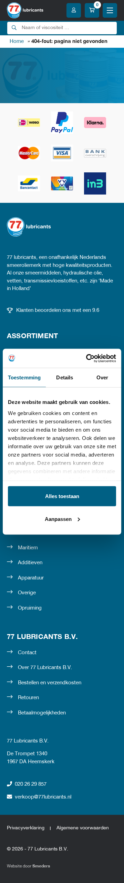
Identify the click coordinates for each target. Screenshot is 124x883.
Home (17, 41)
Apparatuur (31, 578)
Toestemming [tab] (24, 377)
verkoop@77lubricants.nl (43, 797)
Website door (28, 866)
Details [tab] (64, 377)
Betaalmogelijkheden (42, 713)
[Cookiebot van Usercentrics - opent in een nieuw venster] (87, 358)
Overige (27, 593)
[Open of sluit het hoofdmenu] (110, 10)
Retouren (28, 697)
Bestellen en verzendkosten (49, 683)
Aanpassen (58, 519)
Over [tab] (102, 377)
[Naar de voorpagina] (25, 10)
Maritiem (28, 548)
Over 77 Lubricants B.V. (45, 667)
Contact (27, 652)
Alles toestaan (62, 496)
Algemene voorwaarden (82, 828)
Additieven (30, 562)
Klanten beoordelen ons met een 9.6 (57, 310)
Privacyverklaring (25, 828)
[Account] (73, 10)
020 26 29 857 (30, 784)
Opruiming (30, 608)
